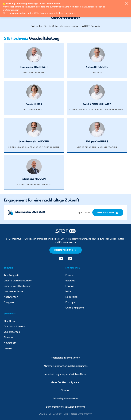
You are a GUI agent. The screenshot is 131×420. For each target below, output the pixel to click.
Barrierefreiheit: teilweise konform (65, 406)
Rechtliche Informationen (65, 357)
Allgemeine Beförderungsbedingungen (65, 366)
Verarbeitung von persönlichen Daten (65, 374)
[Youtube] (61, 258)
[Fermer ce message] (126, 4)
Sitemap (65, 390)
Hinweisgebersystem (66, 398)
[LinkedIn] (70, 258)
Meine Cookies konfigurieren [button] (65, 382)
